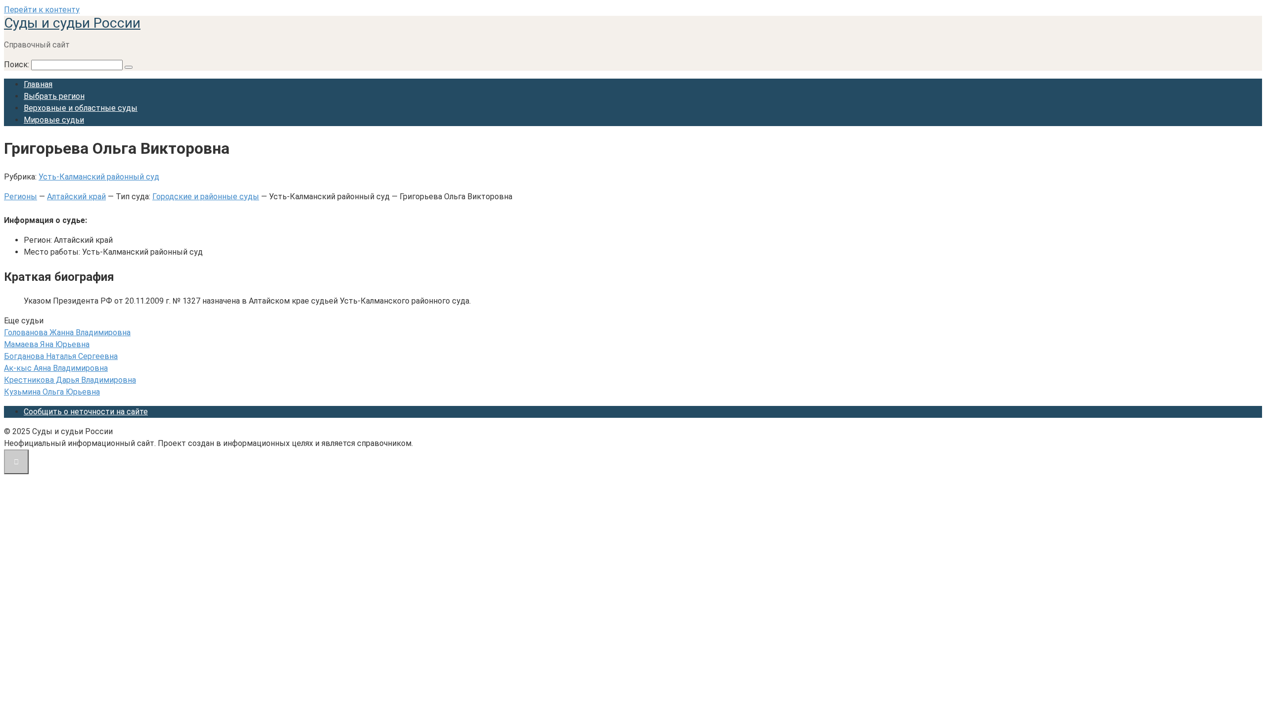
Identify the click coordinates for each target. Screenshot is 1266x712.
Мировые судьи (54, 120)
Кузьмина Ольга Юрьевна (52, 392)
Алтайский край (76, 196)
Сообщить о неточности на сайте (86, 411)
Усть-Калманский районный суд (99, 176)
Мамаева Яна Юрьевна (47, 344)
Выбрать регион (54, 96)
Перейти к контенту (42, 9)
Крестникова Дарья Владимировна (70, 380)
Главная (38, 84)
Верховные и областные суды (80, 108)
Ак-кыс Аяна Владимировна (56, 368)
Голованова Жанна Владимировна (67, 332)
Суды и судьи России (72, 23)
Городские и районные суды (205, 196)
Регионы (20, 196)
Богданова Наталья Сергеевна (61, 356)
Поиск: (17, 64)
